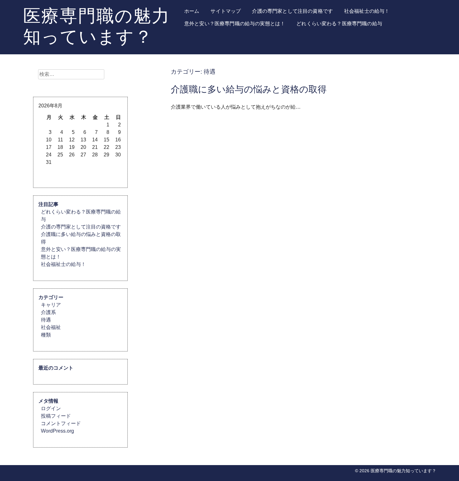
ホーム (191, 11)
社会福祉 (51, 327)
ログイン (51, 408)
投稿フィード (56, 416)
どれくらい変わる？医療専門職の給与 (339, 23)
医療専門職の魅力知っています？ (96, 26)
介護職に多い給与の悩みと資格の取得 (249, 89)
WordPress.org (57, 431)
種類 (46, 334)
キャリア (51, 304)
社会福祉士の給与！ (366, 11)
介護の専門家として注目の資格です (292, 11)
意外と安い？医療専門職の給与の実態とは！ (234, 23)
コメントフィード (61, 423)
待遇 (46, 319)
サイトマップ (225, 11)
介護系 (48, 312)
